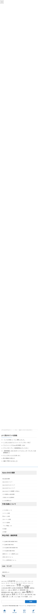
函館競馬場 (27, 585)
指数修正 (32, 588)
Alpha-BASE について (7, 482)
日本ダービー (4, 590)
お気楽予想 (11, 581)
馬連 (34, 594)
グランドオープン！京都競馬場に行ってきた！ (16, 448)
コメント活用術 (6, 522)
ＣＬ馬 (11, 596)
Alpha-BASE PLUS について (8, 485)
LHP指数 (4, 532)
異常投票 (22, 590)
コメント (3, 583)
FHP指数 (4, 528)
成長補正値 (19, 588)
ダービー (8, 583)
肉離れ (12, 592)
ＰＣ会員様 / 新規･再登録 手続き (10, 541)
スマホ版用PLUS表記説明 (8, 494)
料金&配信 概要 (6, 478)
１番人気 (4, 596)
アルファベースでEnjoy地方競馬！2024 (14, 445)
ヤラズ (29, 583)
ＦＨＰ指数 (24, 596)
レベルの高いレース (7, 510)
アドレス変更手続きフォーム (9, 560)
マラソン (25, 583)
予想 (18, 585)
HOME (4, 612)
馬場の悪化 (30, 594)
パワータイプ (19, 583)
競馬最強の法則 (5, 592)
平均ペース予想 (6, 516)
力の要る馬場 (4, 588)
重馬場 (7, 594)
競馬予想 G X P (5, 572)
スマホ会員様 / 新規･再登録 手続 (10, 547)
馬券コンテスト (18, 594)
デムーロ (13, 583)
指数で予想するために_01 (10, 461)
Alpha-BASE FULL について (8, 488)
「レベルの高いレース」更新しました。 (14, 440)
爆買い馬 (10, 590)
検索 (30, 601)
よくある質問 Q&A (6, 500)
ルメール (3, 585)
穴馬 (27, 590)
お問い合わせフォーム (7, 557)
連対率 (3, 594)
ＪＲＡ (30, 596)
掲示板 (24, 612)
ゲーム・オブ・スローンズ (26, 581)
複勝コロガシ (17, 592)
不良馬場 (8, 585)
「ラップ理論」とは (7, 525)
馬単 (26, 594)
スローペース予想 (6, 519)
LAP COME (4, 581)
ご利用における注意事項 (8, 497)
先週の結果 (14, 612)
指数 (26, 587)
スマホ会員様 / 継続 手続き (8, 550)
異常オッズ (16, 590)
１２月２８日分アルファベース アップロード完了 (17, 442)
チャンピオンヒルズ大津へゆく (12, 455)
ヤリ (32, 583)
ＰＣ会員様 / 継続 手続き (8, 544)
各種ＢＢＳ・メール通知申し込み (10, 554)
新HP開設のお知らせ (9, 458)
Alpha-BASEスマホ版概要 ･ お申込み (10, 491)
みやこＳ (18, 581)
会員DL (33, 612)
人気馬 (23, 585)
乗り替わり (13, 585)
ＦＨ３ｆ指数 (17, 596)
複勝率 (24, 592)
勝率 (9, 588)
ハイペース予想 (6, 513)
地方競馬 (13, 588)
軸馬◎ (29, 592)
